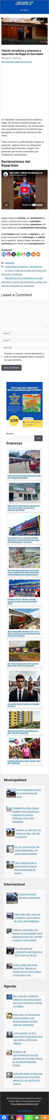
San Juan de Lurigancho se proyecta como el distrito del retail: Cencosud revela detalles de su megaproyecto (23, 572)
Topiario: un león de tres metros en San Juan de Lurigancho (28, 833)
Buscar (9, 433)
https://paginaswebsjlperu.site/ (24, 1104)
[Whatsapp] (18, 254)
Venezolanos (35, 266)
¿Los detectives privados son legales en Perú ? (23, 705)
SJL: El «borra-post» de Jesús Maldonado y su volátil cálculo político (26, 850)
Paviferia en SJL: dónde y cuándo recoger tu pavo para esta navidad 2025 (22, 601)
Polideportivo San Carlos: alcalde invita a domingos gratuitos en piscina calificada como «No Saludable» (25, 815)
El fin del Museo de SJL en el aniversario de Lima (29, 793)
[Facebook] (4, 254)
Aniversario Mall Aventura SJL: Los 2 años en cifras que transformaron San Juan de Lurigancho (24, 633)
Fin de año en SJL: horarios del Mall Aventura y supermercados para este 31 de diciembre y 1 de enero (23, 540)
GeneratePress (24, 1111)
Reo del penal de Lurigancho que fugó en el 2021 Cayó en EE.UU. (28, 952)
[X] (13, 254)
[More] (38, 254)
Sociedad (9, 263)
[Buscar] (38, 438)
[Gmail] (23, 254)
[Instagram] (9, 254)
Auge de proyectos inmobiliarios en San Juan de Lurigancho (23, 732)
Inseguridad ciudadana (16, 266)
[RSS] (33, 254)
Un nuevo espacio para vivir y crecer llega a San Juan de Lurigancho (23, 665)
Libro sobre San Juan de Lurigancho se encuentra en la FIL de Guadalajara (27, 917)
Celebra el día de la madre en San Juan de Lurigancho (24, 762)
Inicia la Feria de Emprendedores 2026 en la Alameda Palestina (24, 477)
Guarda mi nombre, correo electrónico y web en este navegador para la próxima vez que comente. (24, 356)
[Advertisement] (24, 92)
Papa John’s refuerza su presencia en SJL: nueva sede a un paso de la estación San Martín (24, 508)
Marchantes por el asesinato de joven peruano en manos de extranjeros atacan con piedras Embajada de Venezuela (24, 282)
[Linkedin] (28, 254)
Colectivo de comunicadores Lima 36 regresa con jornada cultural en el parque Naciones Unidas (27, 1058)
